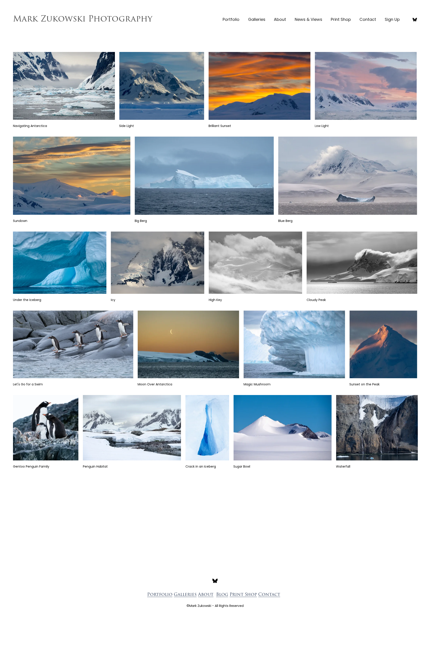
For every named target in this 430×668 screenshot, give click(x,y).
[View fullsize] (64, 86)
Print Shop (341, 19)
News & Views (308, 19)
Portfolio (231, 19)
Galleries (256, 19)
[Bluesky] (415, 19)
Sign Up (392, 19)
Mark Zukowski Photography (82, 19)
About (280, 19)
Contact (367, 19)
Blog (222, 595)
